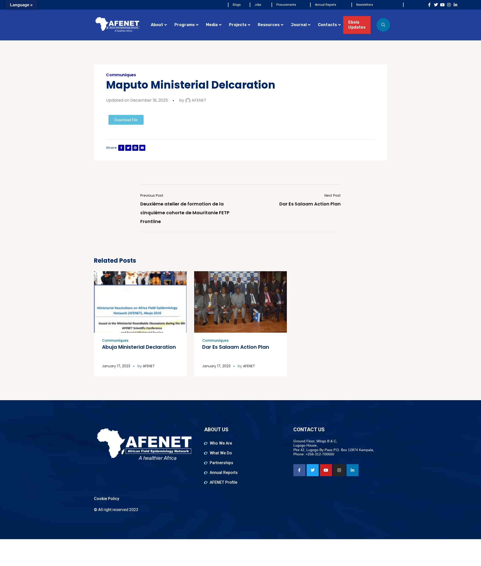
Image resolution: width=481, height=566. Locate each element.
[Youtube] (442, 5)
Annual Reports (325, 5)
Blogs (237, 5)
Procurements (286, 5)
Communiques (121, 75)
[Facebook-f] (429, 5)
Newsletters (364, 5)
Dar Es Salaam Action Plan (235, 346)
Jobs (258, 5)
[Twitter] (436, 5)
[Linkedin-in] (455, 5)
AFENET (198, 100)
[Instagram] (449, 5)
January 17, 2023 (116, 366)
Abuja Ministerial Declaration (139, 346)
